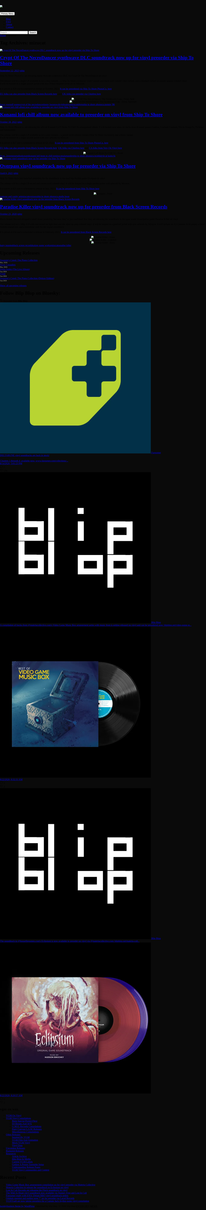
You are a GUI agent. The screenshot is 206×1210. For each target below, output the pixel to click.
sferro (80, 104)
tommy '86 (110, 104)
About (9, 24)
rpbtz (22, 70)
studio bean (64, 196)
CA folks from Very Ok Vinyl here (105, 148)
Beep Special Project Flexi (24, 1121)
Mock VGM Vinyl (21, 1142)
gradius (18, 156)
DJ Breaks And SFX (22, 1123)
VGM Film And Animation (25, 1140)
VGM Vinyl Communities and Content (30, 1170)
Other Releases (13, 1134)
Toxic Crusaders (8, 264)
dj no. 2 (3, 156)
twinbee (98, 156)
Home (3, 35)
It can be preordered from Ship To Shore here (77, 188)
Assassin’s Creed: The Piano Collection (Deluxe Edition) (27, 278)
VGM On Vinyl (13, 1115)
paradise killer (64, 245)
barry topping (6, 245)
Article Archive (19, 1156)
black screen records (22, 245)
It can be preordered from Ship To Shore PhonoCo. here (81, 143)
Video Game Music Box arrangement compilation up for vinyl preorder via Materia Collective (50, 1184)
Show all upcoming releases (13, 285)
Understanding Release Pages (26, 1167)
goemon (11, 156)
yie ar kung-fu (108, 156)
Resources (11, 1153)
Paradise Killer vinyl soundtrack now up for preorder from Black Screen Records (83, 206)
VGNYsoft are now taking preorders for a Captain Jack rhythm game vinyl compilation (47, 1201)
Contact (9, 27)
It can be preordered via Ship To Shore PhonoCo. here (86, 88)
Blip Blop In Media (21, 1159)
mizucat (74, 104)
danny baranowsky (52, 104)
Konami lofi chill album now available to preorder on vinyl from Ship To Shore (81, 114)
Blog (8, 19)
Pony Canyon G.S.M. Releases (27, 1129)
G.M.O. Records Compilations (26, 1126)
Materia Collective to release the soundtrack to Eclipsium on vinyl (37, 1187)
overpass (33, 196)
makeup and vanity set (10, 196)
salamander (67, 156)
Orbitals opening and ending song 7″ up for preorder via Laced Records (40, 1198)
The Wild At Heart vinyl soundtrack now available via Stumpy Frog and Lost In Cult (46, 1193)
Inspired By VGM (21, 1137)
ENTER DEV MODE (86, 1206)
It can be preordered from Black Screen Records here (86, 232)
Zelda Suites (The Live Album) (15, 269)
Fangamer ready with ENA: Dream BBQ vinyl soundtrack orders (37, 1195)
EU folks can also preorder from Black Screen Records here (28, 94)
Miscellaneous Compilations (25, 1132)
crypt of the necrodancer (31, 104)
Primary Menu (7, 14)
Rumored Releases (15, 1151)
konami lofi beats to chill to (42, 156)
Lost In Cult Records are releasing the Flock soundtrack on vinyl (36, 1190)
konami (25, 156)
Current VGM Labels (22, 1161)
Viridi (2, 273)
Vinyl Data (17, 1145)
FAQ (8, 21)
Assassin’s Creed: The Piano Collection (19, 260)
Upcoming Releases (15, 1148)
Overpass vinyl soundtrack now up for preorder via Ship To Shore (68, 166)
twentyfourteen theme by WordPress (17, 1206)
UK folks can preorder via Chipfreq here (81, 94)
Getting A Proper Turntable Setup (28, 1164)
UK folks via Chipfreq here (71, 148)
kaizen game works (41, 245)
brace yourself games (10, 104)
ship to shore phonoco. (94, 104)
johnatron (65, 104)
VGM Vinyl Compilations (18, 1118)
